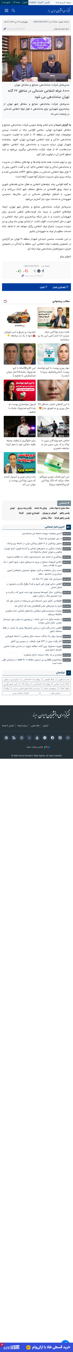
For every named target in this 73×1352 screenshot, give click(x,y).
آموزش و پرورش (49, 513)
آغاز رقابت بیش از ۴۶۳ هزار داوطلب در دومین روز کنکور (36, 641)
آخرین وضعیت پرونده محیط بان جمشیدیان (42, 533)
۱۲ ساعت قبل (66, 606)
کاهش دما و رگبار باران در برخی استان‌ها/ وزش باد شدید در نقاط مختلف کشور (32, 629)
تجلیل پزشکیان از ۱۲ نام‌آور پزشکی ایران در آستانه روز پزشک (34, 543)
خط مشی (35, 726)
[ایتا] (59, 738)
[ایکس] (28, 738)
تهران (42, 287)
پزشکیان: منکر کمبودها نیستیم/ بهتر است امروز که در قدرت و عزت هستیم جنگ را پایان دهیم (34, 594)
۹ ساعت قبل (66, 579)
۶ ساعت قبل (66, 539)
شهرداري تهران (59, 287)
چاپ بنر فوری (63, 679)
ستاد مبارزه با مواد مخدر (60, 508)
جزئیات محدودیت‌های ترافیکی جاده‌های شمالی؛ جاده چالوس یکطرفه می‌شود (33, 612)
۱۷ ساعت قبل (66, 660)
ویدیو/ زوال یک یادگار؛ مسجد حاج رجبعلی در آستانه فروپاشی (33, 636)
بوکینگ (6, 688)
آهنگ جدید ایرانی (61, 684)
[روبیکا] (67, 738)
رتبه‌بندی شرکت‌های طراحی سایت (26, 688)
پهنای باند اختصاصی (31, 679)
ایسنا (59, 10)
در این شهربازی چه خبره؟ (50, 538)
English (32, 2)
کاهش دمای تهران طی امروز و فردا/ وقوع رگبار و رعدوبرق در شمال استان (34, 585)
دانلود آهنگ (65, 688)
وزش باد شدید (40, 508)
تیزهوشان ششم (50, 688)
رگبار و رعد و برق (24, 508)
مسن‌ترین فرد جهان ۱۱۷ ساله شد (47, 579)
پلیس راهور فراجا (62, 518)
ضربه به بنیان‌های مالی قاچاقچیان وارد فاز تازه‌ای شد (38, 606)
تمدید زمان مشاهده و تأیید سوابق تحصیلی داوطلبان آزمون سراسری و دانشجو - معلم (34, 572)
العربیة (40, 2)
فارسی (47, 2)
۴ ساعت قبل (66, 534)
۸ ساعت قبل (66, 571)
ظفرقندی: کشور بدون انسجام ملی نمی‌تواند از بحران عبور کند (34, 601)
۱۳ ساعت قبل (66, 611)
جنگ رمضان (46, 518)
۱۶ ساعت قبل (66, 655)
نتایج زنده (6, 2)
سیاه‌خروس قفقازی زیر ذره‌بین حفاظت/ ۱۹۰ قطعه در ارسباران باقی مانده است (32, 661)
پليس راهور (65, 513)
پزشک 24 (26, 684)
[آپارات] (5, 738)
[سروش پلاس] (51, 738)
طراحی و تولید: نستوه (35, 747)
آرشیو (25, 2)
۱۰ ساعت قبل (66, 601)
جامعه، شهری (64, 21)
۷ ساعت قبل (66, 549)
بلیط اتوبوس (49, 679)
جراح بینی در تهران (11, 679)
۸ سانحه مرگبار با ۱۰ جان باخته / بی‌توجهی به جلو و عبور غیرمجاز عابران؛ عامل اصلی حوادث (32, 621)
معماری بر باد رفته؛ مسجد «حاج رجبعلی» (43, 655)
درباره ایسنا (23, 726)
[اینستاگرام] (21, 738)
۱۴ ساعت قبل (66, 628)
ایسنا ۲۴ (17, 2)
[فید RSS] (13, 738)
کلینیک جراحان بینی (21, 693)
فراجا (21, 513)
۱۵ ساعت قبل (66, 636)
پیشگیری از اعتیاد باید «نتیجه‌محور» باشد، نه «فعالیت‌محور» (34, 557)
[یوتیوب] (36, 738)
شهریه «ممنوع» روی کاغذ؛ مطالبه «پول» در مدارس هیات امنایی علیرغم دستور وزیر (33, 648)
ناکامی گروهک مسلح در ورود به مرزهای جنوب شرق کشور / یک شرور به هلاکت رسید (32, 563)
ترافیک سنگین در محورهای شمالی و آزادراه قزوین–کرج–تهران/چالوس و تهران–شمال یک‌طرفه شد (33, 550)
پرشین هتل (55, 693)
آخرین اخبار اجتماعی (55, 527)
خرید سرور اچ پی (11, 684)
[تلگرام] (44, 738)
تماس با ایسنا (8, 726)
